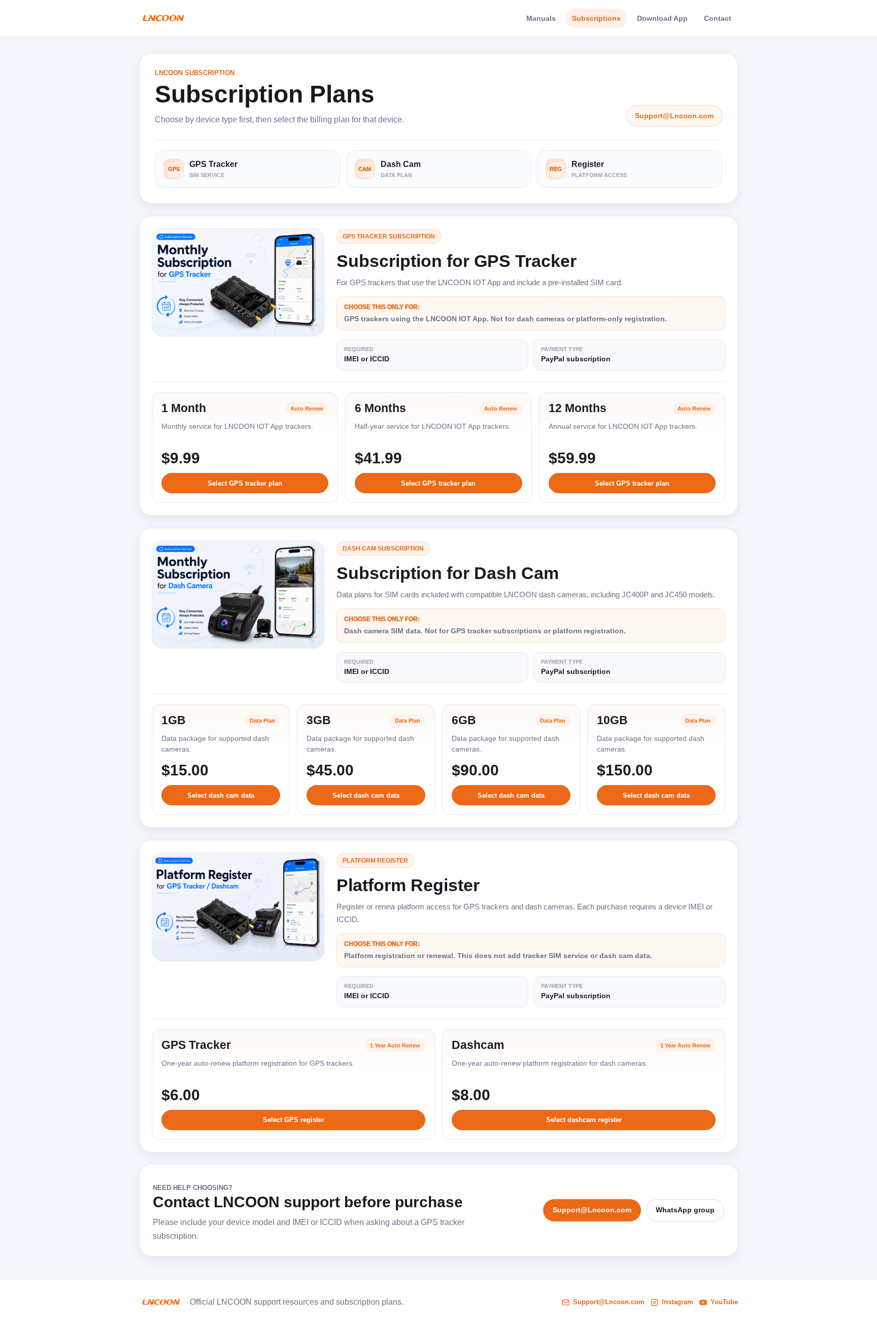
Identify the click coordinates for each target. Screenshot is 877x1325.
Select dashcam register (584, 1120)
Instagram (677, 1302)
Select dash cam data (220, 795)
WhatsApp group (685, 1210)
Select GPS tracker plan (245, 483)
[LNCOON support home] (163, 18)
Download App (662, 18)
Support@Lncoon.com (674, 116)
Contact (717, 18)
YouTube (724, 1302)
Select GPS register (293, 1120)
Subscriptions (596, 18)
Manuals (541, 18)
